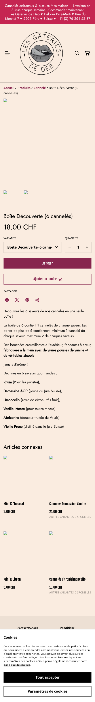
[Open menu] (7, 53)
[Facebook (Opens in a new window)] (7, 300)
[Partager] (37, 300)
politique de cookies (17, 665)
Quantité (71, 238)
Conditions (67, 628)
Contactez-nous (27, 628)
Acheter (47, 263)
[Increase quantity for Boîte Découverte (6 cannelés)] (86, 247)
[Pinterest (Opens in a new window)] (27, 300)
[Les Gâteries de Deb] (41, 53)
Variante (10, 238)
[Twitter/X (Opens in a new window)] (17, 300)
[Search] (77, 53)
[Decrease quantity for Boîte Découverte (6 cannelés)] (69, 247)
